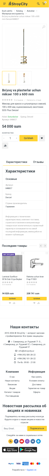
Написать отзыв (34, 100)
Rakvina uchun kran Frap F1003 (35, 277)
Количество (8, 133)
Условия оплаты (36, 380)
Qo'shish (28, 138)
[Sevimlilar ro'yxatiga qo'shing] (10, 303)
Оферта (36, 392)
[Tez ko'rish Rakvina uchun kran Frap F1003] (47, 253)
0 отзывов (18, 100)
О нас (12, 377)
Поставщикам (12, 396)
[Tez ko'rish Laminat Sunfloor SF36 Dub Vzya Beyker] (22, 253)
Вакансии (12, 384)
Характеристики (16, 162)
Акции (12, 388)
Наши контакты (12, 380)
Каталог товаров (12, 392)
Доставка (36, 384)
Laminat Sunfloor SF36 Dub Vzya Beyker (12, 277)
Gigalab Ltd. (32, 470)
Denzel (30, 117)
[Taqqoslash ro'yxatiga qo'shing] (14, 303)
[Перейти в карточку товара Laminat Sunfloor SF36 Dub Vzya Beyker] (12, 263)
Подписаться (37, 428)
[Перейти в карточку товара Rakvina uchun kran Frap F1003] (37, 263)
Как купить (36, 377)
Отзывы (38, 162)
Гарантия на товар (36, 388)
